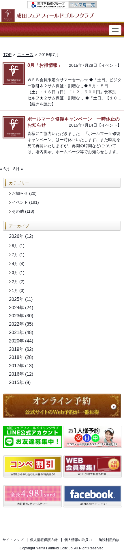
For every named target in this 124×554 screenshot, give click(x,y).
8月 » (18, 168)
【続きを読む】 (41, 104)
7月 (15, 254)
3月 (15, 272)
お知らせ (20, 193)
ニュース (25, 54)
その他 (18, 211)
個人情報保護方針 (44, 540)
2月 (15, 281)
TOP (7, 54)
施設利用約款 (109, 540)
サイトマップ (13, 540)
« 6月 (5, 168)
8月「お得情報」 (44, 65)
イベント (109, 65)
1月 (15, 290)
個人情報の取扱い (78, 540)
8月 (15, 245)
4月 (15, 263)
